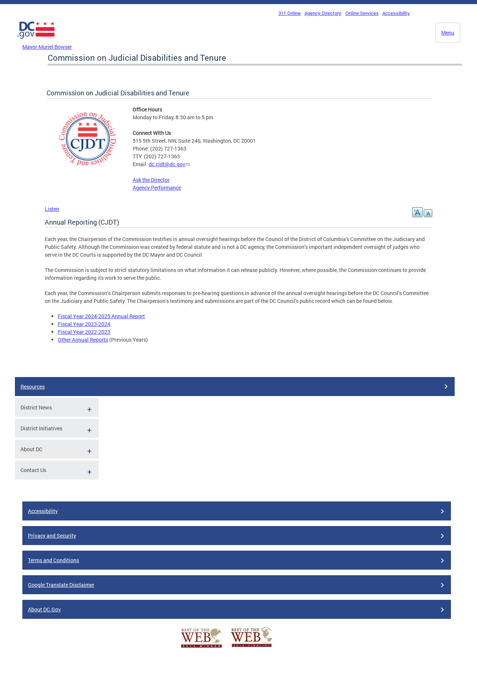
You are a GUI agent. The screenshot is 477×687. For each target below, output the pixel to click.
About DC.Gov (44, 609)
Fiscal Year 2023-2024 (84, 323)
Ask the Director (151, 179)
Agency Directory (322, 13)
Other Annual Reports (83, 339)
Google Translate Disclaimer (61, 584)
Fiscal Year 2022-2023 (84, 331)
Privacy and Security (52, 535)
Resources (32, 386)
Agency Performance (157, 187)
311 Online (289, 13)
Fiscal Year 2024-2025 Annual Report (101, 316)
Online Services (362, 13)
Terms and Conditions (53, 560)
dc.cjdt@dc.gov (167, 164)
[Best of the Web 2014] (201, 647)
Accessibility (396, 13)
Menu (447, 32)
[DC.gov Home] (36, 40)
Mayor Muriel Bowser (47, 46)
